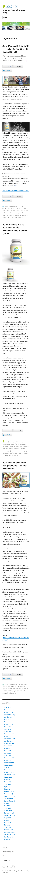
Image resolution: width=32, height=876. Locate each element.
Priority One (5, 210)
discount (4, 208)
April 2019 (7, 786)
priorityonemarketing (11, 206)
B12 (3, 212)
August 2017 (8, 818)
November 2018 (9, 796)
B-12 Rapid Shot (23, 210)
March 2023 (8, 722)
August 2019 (8, 777)
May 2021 (7, 753)
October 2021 (8, 741)
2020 (5, 690)
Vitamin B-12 (18, 217)
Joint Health (16, 213)
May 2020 (7, 767)
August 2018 (8, 803)
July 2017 (7, 820)
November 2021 (9, 739)
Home (4, 847)
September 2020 (9, 763)
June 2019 (7, 782)
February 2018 (9, 813)
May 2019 (7, 784)
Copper (4, 450)
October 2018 (8, 798)
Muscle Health (17, 215)
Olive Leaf (20, 451)
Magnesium (13, 451)
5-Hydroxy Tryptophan (16, 446)
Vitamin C (20, 453)
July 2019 (7, 779)
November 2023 (9, 715)
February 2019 (9, 791)
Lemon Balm (6, 451)
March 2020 (8, 770)
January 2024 (8, 712)
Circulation (14, 212)
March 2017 (8, 827)
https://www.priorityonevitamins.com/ (15, 191)
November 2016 (9, 834)
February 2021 (9, 758)
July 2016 (7, 839)
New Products (6, 444)
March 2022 (8, 731)
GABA (8, 450)
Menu (5, 17)
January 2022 (8, 736)
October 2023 (8, 717)
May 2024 (7, 707)
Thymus (12, 217)
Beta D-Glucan (16, 448)
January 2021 (8, 760)
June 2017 (7, 822)
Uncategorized (14, 210)
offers (14, 692)
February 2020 (9, 772)
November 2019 (9, 774)
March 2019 (8, 789)
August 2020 (8, 765)
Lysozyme (22, 213)
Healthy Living (12, 208)
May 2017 (7, 825)
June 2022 (7, 727)
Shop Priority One (8, 852)
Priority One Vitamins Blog (9, 871)
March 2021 (8, 755)
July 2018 (7, 806)
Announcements (7, 686)
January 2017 (8, 830)
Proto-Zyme (5, 217)
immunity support (22, 450)
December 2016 (9, 832)
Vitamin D (11, 693)
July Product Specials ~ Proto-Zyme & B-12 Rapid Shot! (15, 49)
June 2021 (7, 751)
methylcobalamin (7, 215)
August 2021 (8, 746)
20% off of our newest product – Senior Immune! (14, 465)
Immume (13, 450)
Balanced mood (6, 448)
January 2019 (8, 794)
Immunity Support (22, 208)
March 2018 (8, 810)
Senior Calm (13, 453)
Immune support (7, 213)
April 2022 (7, 729)
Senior (8, 453)
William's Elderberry (10, 455)
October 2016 (8, 837)
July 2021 (7, 748)
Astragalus (26, 446)
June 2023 (7, 719)
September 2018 (9, 801)
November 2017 (9, 815)
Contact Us (6, 860)
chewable (7, 212)
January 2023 (8, 724)
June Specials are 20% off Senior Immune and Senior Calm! (14, 229)
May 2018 (7, 808)
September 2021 (9, 743)
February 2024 (9, 710)
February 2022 (9, 734)
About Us (5, 856)
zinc (23, 217)
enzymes (25, 212)
